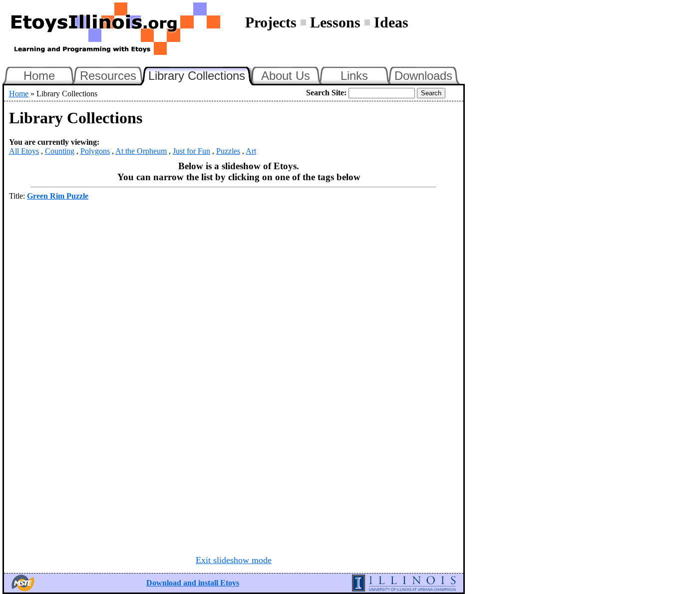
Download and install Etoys (192, 583)
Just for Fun (191, 151)
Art (251, 151)
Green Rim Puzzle (57, 196)
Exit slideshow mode (234, 560)
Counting (59, 151)
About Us (285, 75)
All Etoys (24, 151)
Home (39, 75)
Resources (108, 75)
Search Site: (326, 92)
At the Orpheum (141, 151)
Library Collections (201, 74)
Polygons (95, 151)
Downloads (423, 75)
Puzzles (228, 151)
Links (354, 75)
